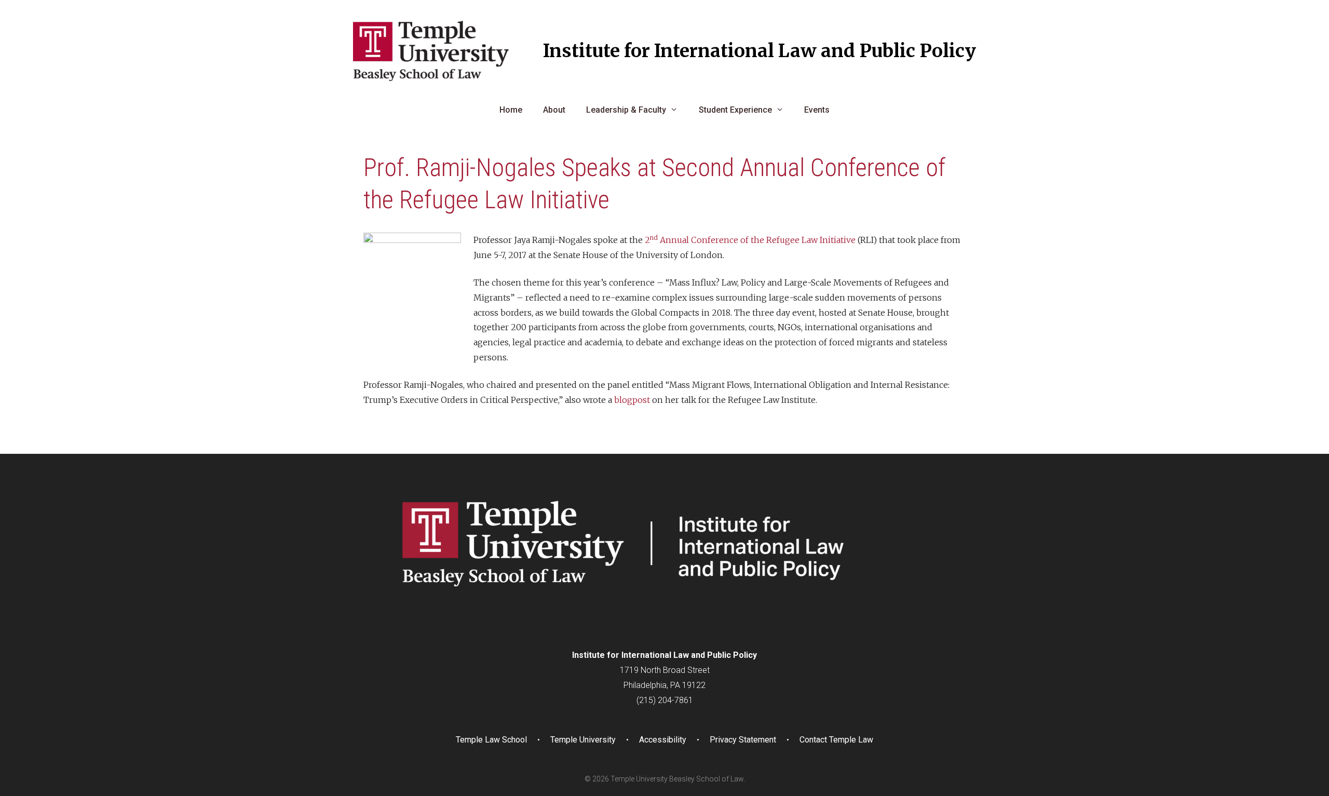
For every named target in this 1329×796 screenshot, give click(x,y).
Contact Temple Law (836, 740)
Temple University (583, 740)
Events (817, 110)
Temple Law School (491, 740)
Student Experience (735, 110)
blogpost (632, 400)
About (554, 110)
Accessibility (662, 740)
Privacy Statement (743, 740)
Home (510, 110)
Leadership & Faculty (626, 110)
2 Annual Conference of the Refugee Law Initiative (750, 240)
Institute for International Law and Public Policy (759, 50)
